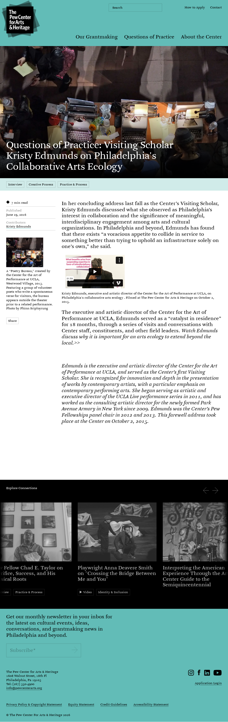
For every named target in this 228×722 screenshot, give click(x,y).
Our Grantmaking (97, 36)
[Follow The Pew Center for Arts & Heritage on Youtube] (218, 674)
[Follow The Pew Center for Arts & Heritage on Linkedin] (207, 674)
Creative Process (41, 184)
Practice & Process (73, 184)
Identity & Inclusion (113, 592)
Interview (15, 184)
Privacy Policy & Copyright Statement (34, 704)
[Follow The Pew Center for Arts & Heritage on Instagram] (191, 674)
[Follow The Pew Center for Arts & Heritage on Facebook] (199, 674)
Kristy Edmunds (18, 226)
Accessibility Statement (151, 704)
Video (87, 592)
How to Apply (195, 7)
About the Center (201, 36)
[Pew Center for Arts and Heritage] (20, 20)
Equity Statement (81, 704)
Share (12, 321)
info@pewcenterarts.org (24, 688)
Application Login (208, 683)
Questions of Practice (149, 36)
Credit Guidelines (113, 704)
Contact (216, 7)
